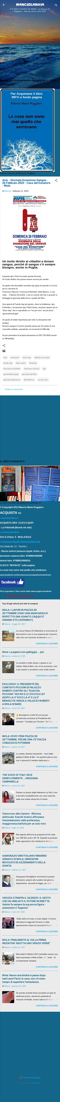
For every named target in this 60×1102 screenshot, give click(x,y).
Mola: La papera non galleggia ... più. (23, 652)
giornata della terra (11, 380)
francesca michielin (11, 368)
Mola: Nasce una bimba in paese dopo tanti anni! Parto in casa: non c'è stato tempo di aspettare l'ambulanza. (24, 978)
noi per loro (43, 380)
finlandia (33, 363)
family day (7, 363)
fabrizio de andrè (42, 357)
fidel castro (21, 363)
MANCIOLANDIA (30, 4)
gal (44, 368)
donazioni (15, 357)
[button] (56, 181)
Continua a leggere (47, 643)
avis (5, 357)
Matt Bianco (29, 380)
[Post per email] (4, 352)
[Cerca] (56, 5)
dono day (27, 357)
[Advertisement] (30, 46)
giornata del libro (29, 374)
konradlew (36, 1083)
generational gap (10, 374)
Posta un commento (14, 389)
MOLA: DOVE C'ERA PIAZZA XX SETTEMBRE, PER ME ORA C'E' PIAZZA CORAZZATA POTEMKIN (24, 739)
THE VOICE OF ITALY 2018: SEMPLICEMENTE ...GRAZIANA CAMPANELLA (20, 778)
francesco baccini (31, 368)
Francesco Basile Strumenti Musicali (20, 542)
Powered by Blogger (31, 1077)
